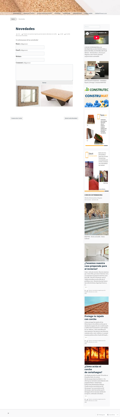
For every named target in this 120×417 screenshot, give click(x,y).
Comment (23, 63)
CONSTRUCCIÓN (77, 13)
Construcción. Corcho (16, 118)
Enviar (44, 83)
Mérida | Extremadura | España (93, 198)
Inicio (13, 19)
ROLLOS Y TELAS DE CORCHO (44, 13)
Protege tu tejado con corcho (94, 318)
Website (18, 56)
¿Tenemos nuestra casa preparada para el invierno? (96, 266)
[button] (28, 96)
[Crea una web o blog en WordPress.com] (8, 413)
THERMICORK (66, 13)
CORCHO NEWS (88, 13)
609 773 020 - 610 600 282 (91, 200)
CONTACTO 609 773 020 (101, 13)
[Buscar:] (92, 27)
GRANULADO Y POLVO (29, 13)
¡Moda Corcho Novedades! (71, 118)
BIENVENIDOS (17, 13)
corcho (61, 34)
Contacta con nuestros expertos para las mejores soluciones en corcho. (40, 34)
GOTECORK (57, 13)
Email (22, 50)
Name (22, 44)
